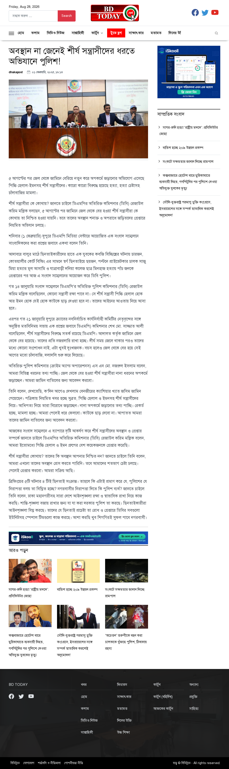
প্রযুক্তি (193, 697)
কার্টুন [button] (95, 33)
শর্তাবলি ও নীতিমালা (49, 763)
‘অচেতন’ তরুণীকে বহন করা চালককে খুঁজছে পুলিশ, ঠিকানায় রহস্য (126, 642)
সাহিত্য (194, 708)
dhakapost (16, 72)
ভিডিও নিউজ (56, 33)
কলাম (35, 33)
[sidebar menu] (11, 33)
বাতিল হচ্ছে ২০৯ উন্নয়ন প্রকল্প (77, 589)
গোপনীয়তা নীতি (73, 763)
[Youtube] (31, 696)
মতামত (156, 33)
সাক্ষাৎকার (136, 33)
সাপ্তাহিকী (78, 33)
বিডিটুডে (15, 763)
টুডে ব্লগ (116, 33)
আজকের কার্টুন (163, 708)
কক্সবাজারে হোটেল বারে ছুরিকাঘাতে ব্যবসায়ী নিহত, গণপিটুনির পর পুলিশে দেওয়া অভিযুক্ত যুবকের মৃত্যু (188, 182)
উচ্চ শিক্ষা (123, 732)
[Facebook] (12, 696)
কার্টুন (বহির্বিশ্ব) (163, 697)
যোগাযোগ (28, 763)
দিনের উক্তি (176, 33)
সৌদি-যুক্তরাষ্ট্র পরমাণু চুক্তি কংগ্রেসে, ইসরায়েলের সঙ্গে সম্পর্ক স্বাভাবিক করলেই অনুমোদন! (186, 209)
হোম (21, 33)
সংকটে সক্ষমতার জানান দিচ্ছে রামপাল (188, 161)
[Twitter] (22, 696)
